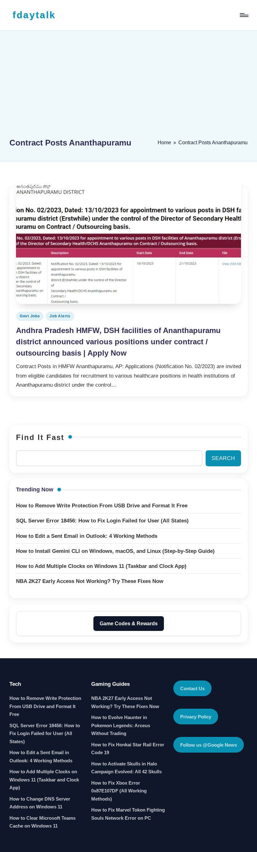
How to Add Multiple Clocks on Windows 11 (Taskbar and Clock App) (44, 779)
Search (223, 458)
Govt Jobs (30, 316)
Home (164, 142)
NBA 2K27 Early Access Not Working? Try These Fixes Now (125, 702)
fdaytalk (34, 15)
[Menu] (244, 15)
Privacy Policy (195, 716)
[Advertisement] (128, 87)
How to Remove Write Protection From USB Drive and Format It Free (45, 706)
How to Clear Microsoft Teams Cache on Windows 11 (42, 822)
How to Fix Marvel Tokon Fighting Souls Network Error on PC (128, 814)
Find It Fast (40, 437)
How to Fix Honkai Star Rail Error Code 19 (127, 748)
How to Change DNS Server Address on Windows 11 (39, 803)
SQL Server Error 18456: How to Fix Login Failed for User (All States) (44, 733)
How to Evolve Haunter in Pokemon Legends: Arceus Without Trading (120, 725)
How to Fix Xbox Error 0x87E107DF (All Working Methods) (119, 791)
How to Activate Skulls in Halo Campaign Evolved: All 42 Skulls (126, 768)
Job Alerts (60, 316)
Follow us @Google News (208, 745)
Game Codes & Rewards (129, 623)
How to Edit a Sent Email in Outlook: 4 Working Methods (40, 756)
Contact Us (192, 688)
